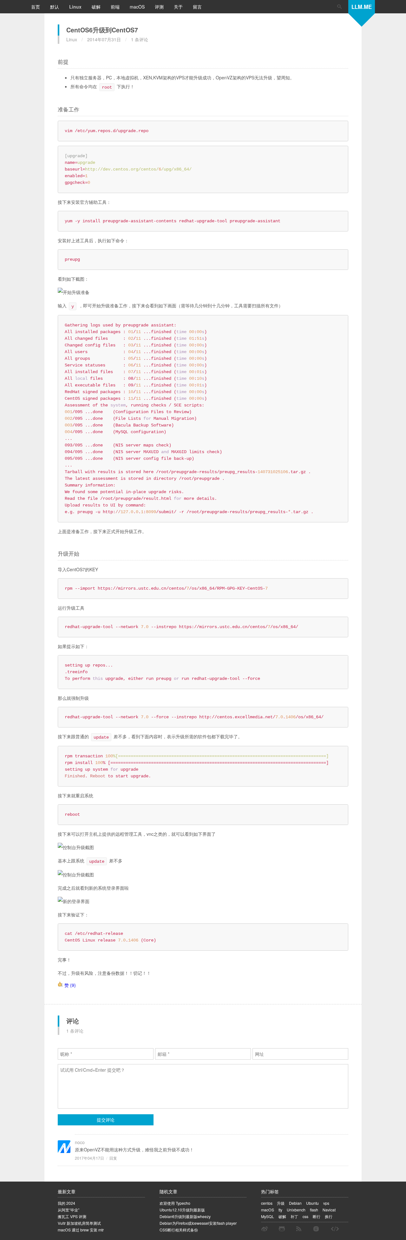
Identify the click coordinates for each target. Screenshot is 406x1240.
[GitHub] (281, 1229)
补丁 (294, 1216)
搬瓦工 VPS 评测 (72, 1216)
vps (326, 1203)
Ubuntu (312, 1203)
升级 (281, 1203)
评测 (160, 6)
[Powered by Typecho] (316, 1229)
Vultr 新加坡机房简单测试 (79, 1223)
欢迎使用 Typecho (175, 1203)
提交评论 (106, 1119)
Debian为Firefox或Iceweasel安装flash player (198, 1223)
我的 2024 (66, 1203)
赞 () (70, 985)
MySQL (267, 1216)
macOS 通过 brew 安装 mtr (81, 1229)
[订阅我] (299, 1229)
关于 (179, 6)
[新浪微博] (264, 1229)
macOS (138, 6)
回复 (113, 1158)
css (305, 1216)
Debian (295, 1203)
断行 (316, 1216)
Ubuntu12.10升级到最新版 (182, 1209)
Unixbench (296, 1209)
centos (266, 1203)
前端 (116, 6)
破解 (97, 6)
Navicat (329, 1209)
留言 (197, 6)
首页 (36, 6)
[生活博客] (335, 1229)
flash (314, 1209)
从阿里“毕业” (68, 1209)
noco (80, 1142)
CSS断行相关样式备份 (179, 1229)
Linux (76, 6)
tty (280, 1209)
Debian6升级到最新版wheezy (185, 1216)
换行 (328, 1216)
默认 (55, 6)
